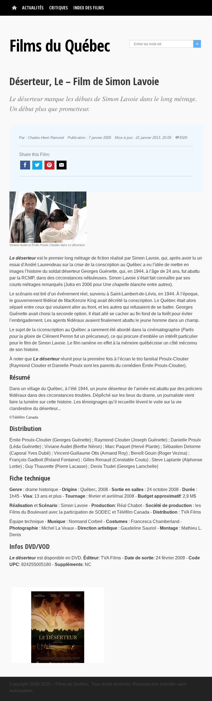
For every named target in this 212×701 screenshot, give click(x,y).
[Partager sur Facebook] (25, 165)
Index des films (88, 8)
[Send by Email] (62, 165)
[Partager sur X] (37, 165)
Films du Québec (59, 45)
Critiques (58, 8)
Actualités (33, 8)
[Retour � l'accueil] (14, 8)
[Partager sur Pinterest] (49, 165)
